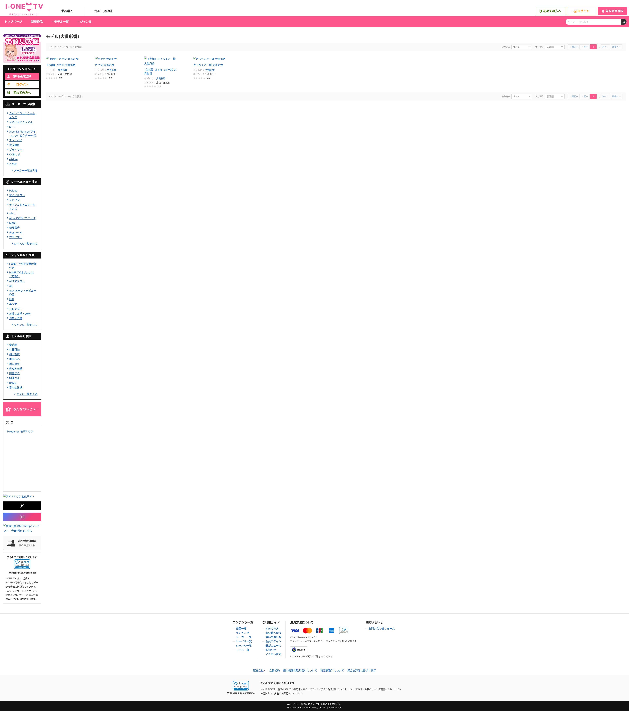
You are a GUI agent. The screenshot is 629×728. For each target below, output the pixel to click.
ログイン (583, 11)
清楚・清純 (15, 318)
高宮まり (14, 373)
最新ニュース (273, 645)
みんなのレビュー (26, 409)
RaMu (12, 382)
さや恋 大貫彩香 (104, 65)
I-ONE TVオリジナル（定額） (21, 274)
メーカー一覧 (244, 637)
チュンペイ (15, 140)
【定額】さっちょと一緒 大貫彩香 (160, 71)
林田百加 (14, 349)
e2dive (13, 159)
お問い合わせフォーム (382, 628)
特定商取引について (332, 670)
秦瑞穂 (13, 344)
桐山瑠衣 (14, 354)
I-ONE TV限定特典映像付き (23, 265)
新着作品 (37, 21)
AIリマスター (17, 281)
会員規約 (274, 670)
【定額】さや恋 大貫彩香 (61, 65)
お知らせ (271, 650)
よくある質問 (273, 654)
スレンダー (15, 308)
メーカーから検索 (23, 104)
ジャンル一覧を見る (26, 324)
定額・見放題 (103, 11)
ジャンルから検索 (22, 255)
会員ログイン (273, 641)
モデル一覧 (242, 650)
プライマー (15, 149)
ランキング (242, 633)
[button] (22, 564)
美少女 (13, 304)
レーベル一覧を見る (26, 243)
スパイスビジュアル (21, 122)
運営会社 (258, 670)
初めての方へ (552, 11)
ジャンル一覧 (244, 645)
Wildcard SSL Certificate (241, 692)
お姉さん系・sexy (20, 313)
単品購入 (67, 11)
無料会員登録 (614, 11)
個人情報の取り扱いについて (300, 670)
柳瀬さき (14, 378)
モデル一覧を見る (27, 394)
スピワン (14, 200)
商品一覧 (241, 628)
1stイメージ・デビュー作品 (22, 292)
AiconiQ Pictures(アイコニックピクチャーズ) (22, 133)
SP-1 (12, 126)
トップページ (13, 21)
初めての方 (272, 628)
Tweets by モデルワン (20, 431)
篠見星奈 (14, 363)
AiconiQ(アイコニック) (22, 218)
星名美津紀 (15, 387)
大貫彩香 (62, 69)
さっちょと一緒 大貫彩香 (208, 65)
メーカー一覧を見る (26, 170)
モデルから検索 (21, 336)
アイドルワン (17, 195)
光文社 (13, 164)
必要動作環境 (273, 633)
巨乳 (11, 299)
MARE (13, 223)
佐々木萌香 (15, 368)
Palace (13, 190)
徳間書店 (14, 145)
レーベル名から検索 (24, 182)
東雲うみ (14, 359)
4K (10, 285)
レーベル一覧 (244, 641)
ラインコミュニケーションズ (22, 115)
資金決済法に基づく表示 (361, 670)
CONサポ (14, 154)
